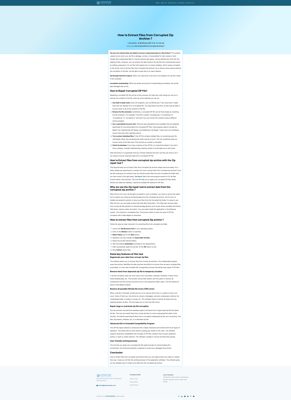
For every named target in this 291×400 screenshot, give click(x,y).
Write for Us (172, 3)
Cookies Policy (134, 385)
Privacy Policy (134, 382)
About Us (164, 3)
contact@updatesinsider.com (107, 385)
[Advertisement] (145, 22)
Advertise (181, 3)
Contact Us (190, 3)
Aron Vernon (133, 43)
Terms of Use (133, 379)
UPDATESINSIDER (110, 396)
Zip (154, 43)
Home (157, 3)
